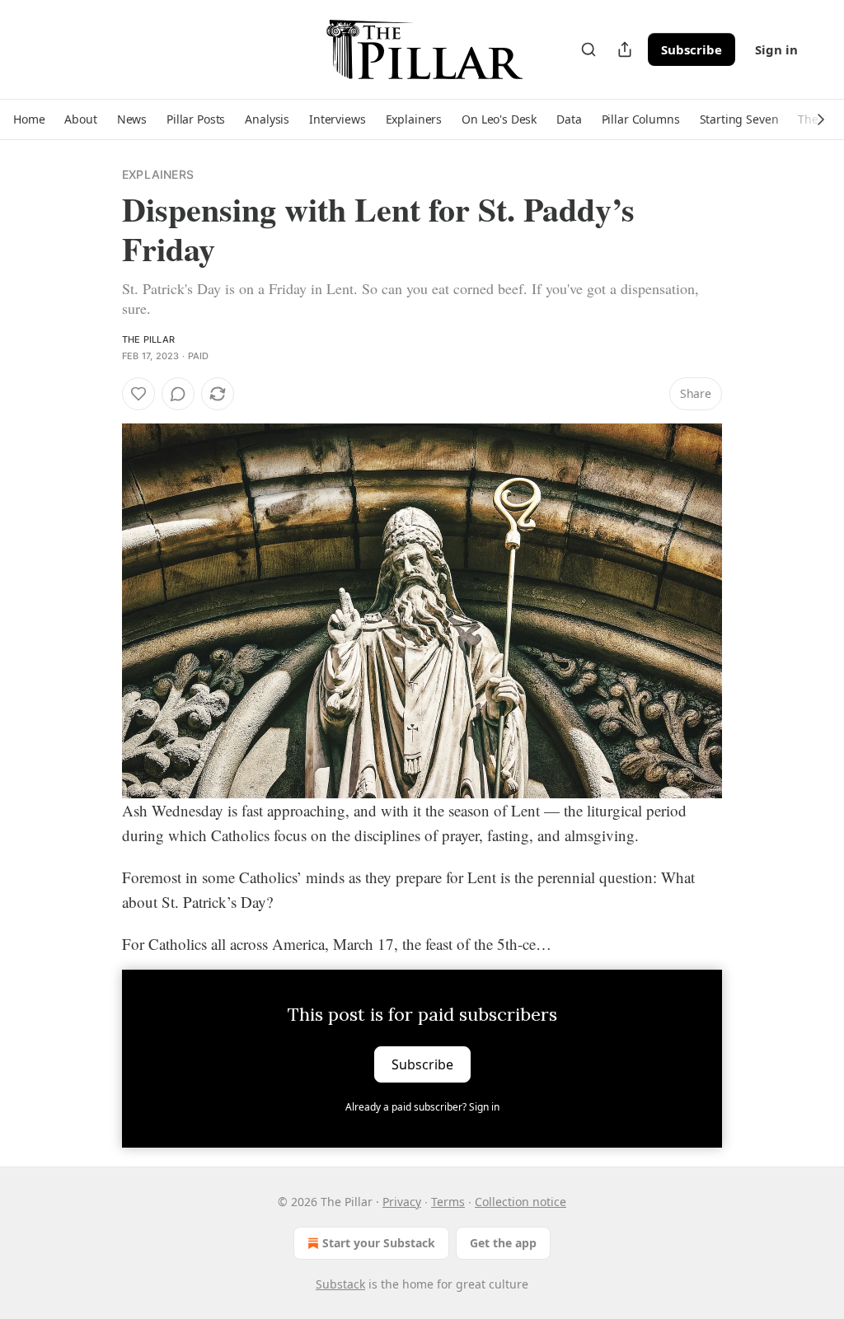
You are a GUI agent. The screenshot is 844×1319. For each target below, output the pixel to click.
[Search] (588, 49)
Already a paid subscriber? (422, 1107)
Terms (448, 1201)
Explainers (158, 174)
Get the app (503, 1243)
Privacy (401, 1201)
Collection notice (520, 1201)
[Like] (138, 393)
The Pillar (148, 339)
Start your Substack (378, 1243)
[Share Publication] (624, 49)
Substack (340, 1284)
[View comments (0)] (178, 393)
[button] (28, 119)
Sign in (776, 49)
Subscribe (691, 49)
